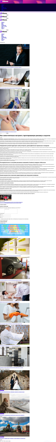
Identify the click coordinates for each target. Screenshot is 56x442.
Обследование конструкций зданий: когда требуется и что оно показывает (10, 345)
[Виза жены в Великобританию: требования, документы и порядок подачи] (15, 389)
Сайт (0, 217)
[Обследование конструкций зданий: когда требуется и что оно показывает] (15, 344)
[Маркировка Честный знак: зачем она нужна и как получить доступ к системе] (15, 254)
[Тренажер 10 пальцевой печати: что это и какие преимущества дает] (15, 235)
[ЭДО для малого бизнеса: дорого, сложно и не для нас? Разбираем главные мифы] (15, 86)
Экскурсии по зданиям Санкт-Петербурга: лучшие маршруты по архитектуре (12, 438)
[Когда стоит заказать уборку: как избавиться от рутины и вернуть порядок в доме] (15, 322)
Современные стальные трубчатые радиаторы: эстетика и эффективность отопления (11, 367)
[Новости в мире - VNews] (3, 20)
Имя (1, 214)
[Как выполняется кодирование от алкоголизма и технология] (15, 130)
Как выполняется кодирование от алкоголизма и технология (8, 131)
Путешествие (2, 390)
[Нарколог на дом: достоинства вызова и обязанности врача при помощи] (15, 300)
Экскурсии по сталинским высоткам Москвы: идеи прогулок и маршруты (12, 415)
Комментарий (2, 213)
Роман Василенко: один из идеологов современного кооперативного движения (10, 67)
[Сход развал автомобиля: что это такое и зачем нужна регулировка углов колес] (15, 278)
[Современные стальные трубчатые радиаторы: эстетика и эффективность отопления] (15, 366)
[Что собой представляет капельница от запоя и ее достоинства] (15, 108)
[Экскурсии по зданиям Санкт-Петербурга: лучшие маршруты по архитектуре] (15, 436)
